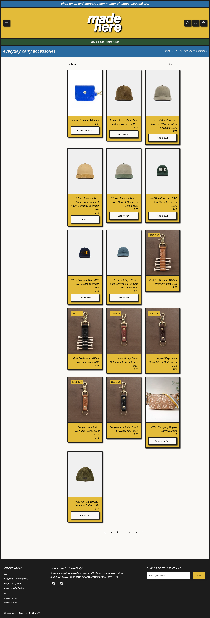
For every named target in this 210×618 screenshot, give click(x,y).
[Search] (187, 23)
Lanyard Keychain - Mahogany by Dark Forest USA (124, 362)
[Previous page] (105, 532)
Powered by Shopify (30, 613)
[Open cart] (203, 23)
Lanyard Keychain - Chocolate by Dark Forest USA (163, 362)
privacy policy (11, 598)
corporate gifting (12, 583)
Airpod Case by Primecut (85, 120)
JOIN (198, 575)
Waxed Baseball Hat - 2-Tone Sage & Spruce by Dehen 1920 (124, 202)
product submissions (14, 588)
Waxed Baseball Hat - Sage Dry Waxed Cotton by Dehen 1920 (163, 124)
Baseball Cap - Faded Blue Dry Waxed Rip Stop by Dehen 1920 (124, 284)
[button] (6, 23)
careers (8, 593)
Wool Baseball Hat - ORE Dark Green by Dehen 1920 (163, 202)
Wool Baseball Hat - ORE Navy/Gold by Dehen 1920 (85, 284)
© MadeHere (10, 613)
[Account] (195, 23)
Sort (171, 64)
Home (168, 51)
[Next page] (142, 532)
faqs (6, 574)
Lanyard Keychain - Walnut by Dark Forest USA (87, 431)
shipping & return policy (16, 578)
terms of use (10, 602)
